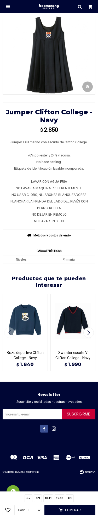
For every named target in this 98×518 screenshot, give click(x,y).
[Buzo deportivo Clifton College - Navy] (25, 320)
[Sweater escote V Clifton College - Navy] (73, 320)
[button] (79, 6)
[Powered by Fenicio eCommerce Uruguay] (87, 472)
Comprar (73, 510)
